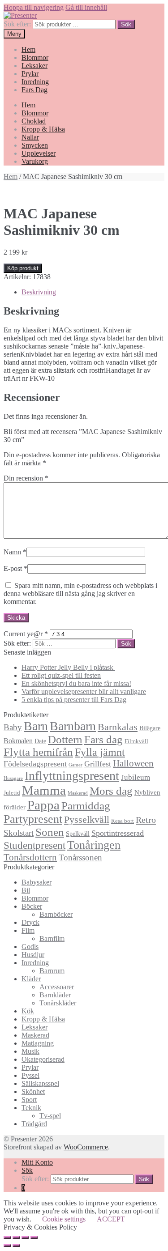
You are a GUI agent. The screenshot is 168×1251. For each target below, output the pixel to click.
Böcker (32, 906)
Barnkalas (118, 726)
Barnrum (52, 970)
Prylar (30, 73)
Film (28, 930)
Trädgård (34, 1124)
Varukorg (35, 161)
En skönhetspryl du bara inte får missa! (76, 683)
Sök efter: (17, 24)
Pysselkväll (86, 819)
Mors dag (111, 791)
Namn (15, 552)
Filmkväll (136, 741)
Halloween (133, 763)
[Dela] (16, 1237)
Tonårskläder (57, 1003)
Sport (29, 1099)
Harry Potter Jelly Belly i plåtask (68, 667)
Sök (126, 24)
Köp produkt (23, 268)
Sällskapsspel (40, 1083)
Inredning (35, 81)
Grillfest (97, 763)
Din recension (26, 478)
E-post (15, 568)
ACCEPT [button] (111, 1219)
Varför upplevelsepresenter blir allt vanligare (84, 691)
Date (40, 741)
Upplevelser (39, 153)
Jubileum (135, 777)
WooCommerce (86, 1147)
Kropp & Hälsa (43, 129)
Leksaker (34, 65)
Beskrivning (39, 292)
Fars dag (103, 739)
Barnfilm (52, 938)
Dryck (30, 922)
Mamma (44, 790)
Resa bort (122, 821)
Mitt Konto (37, 1162)
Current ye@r (26, 634)
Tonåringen (94, 844)
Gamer (75, 764)
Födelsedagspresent (35, 763)
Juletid (12, 793)
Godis (30, 946)
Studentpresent (34, 845)
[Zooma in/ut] (34, 1237)
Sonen (49, 832)
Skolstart (19, 833)
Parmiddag (85, 806)
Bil (26, 890)
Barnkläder (55, 995)
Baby (13, 727)
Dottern (65, 739)
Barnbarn (73, 726)
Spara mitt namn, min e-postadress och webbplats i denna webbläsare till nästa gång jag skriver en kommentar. (80, 593)
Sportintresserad (117, 833)
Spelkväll (78, 833)
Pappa (43, 805)
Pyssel (30, 1075)
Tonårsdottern (30, 857)
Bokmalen (18, 741)
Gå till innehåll (86, 7)
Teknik (31, 1107)
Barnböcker (56, 914)
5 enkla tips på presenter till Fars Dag (74, 699)
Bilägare (149, 728)
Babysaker (37, 882)
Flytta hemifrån (38, 752)
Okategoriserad (43, 1059)
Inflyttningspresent (72, 776)
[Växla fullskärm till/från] (25, 1237)
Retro (146, 820)
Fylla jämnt (100, 752)
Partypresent (33, 819)
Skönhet (33, 1091)
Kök (28, 1011)
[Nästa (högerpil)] (16, 1245)
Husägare (13, 778)
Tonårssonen (80, 857)
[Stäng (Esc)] (7, 1237)
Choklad (34, 121)
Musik (30, 1051)
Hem (28, 49)
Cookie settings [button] (64, 1219)
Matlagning (38, 1043)
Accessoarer (56, 987)
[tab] (93, 292)
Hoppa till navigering (34, 7)
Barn (36, 726)
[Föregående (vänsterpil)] (7, 1245)
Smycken (35, 145)
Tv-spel (50, 1115)
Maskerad (78, 793)
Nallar (30, 137)
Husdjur (33, 954)
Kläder (31, 979)
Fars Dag (34, 90)
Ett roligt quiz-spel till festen (61, 675)
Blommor (35, 57)
